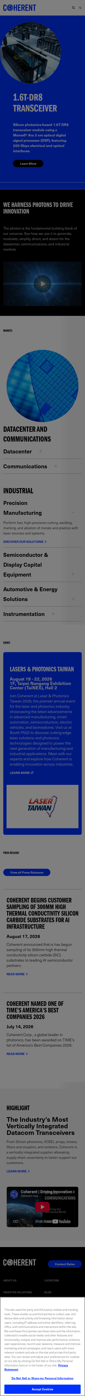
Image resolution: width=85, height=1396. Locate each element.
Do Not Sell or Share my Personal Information (43, 1378)
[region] (42, 1346)
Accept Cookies (42, 1389)
